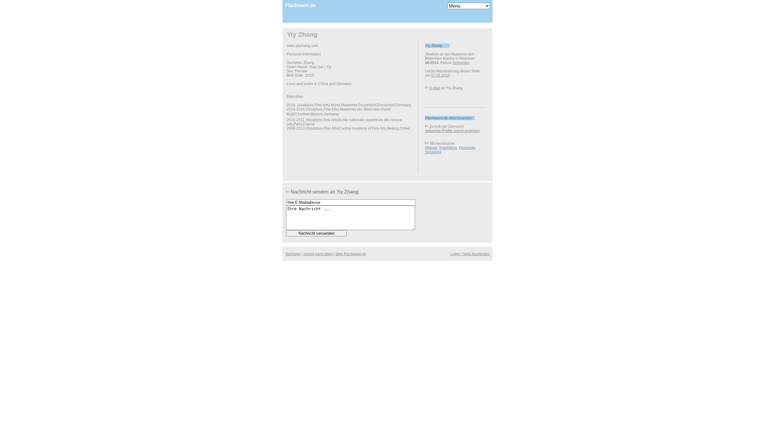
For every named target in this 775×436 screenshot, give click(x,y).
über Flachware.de (350, 254)
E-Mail (435, 88)
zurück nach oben (318, 254)
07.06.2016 (440, 75)
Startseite (293, 254)
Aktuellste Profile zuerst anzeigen (452, 131)
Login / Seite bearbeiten (470, 254)
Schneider (461, 63)
